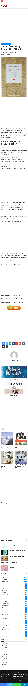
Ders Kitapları (5, 579)
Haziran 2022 (5, 643)
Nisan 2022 (4, 647)
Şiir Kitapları (4, 616)
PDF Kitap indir (5, 52)
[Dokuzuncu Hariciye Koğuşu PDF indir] (7, 457)
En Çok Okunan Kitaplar (12, 41)
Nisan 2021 (4, 662)
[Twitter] (7, 343)
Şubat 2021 (4, 666)
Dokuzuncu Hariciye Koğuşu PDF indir (6, 465)
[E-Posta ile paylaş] (3, 346)
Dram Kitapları (5, 618)
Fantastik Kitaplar (5, 605)
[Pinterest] (16, 343)
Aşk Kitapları (4, 601)
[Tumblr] (13, 343)
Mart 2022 (4, 649)
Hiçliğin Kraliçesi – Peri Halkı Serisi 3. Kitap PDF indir (20, 466)
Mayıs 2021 (4, 660)
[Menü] (1, 5)
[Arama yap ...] (26, 5)
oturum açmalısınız (14, 506)
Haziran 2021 (5, 658)
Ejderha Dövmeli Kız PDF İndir (17, 556)
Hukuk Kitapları (5, 631)
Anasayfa (4, 41)
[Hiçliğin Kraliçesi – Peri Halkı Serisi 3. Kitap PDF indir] (21, 457)
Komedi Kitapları (5, 614)
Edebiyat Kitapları (5, 585)
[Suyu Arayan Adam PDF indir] (21, 438)
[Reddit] (20, 343)
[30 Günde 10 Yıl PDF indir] (4, 546)
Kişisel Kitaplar (5, 594)
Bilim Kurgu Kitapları (6, 599)
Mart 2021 (4, 664)
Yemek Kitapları (5, 629)
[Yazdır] (7, 346)
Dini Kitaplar (4, 596)
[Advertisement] (14, 24)
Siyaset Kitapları (5, 603)
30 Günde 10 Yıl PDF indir (15, 544)
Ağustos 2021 (5, 654)
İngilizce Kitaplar (5, 581)
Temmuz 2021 (5, 656)
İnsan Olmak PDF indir (6, 446)
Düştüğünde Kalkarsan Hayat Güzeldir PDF (17, 566)
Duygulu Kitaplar (5, 620)
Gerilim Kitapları (5, 636)
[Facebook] (3, 343)
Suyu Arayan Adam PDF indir (20, 446)
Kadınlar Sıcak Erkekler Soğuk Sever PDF (18, 550)
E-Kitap (3, 577)
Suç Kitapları (4, 623)
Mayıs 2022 (4, 645)
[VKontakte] (23, 343)
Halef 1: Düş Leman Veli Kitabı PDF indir (10, 562)
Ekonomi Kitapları (5, 609)
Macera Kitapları (5, 607)
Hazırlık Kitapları (5, 583)
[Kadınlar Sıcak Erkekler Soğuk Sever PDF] (4, 552)
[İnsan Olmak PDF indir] (7, 438)
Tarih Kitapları (5, 590)
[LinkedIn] (10, 343)
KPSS (3, 627)
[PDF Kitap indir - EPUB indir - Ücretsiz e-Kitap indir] (5, 5)
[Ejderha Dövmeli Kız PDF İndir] (4, 558)
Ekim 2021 (4, 652)
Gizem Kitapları (5, 633)
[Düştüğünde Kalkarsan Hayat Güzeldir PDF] (4, 568)
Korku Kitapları (5, 625)
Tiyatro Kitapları (5, 612)
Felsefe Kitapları (5, 592)
